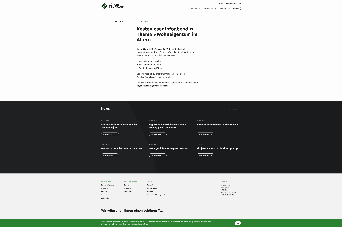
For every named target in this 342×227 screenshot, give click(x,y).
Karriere (150, 191)
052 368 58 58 (231, 192)
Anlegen (104, 191)
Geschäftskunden (210, 8)
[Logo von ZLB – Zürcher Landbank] (112, 6)
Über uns (223, 8)
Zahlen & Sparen (107, 185)
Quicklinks (105, 198)
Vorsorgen (105, 195)
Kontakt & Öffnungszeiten (228, 3)
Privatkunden (195, 8)
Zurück (120, 21)
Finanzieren (105, 188)
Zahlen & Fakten (153, 188)
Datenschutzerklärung (140, 224)
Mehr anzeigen (108, 134)
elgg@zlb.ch (229, 195)
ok (238, 223)
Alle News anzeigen (231, 110)
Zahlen (126, 185)
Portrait (150, 185)
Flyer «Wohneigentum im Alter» (153, 85)
